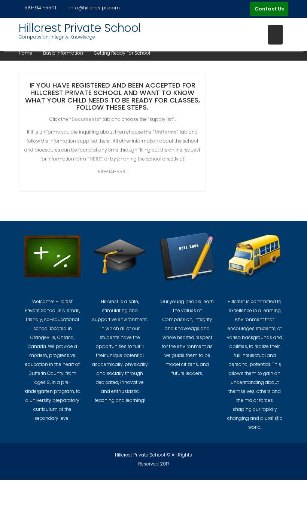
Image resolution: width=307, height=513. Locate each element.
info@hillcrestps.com (94, 7)
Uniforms (165, 132)
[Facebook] (243, 9)
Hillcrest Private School (80, 28)
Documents (85, 119)
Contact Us (269, 8)
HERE (95, 159)
